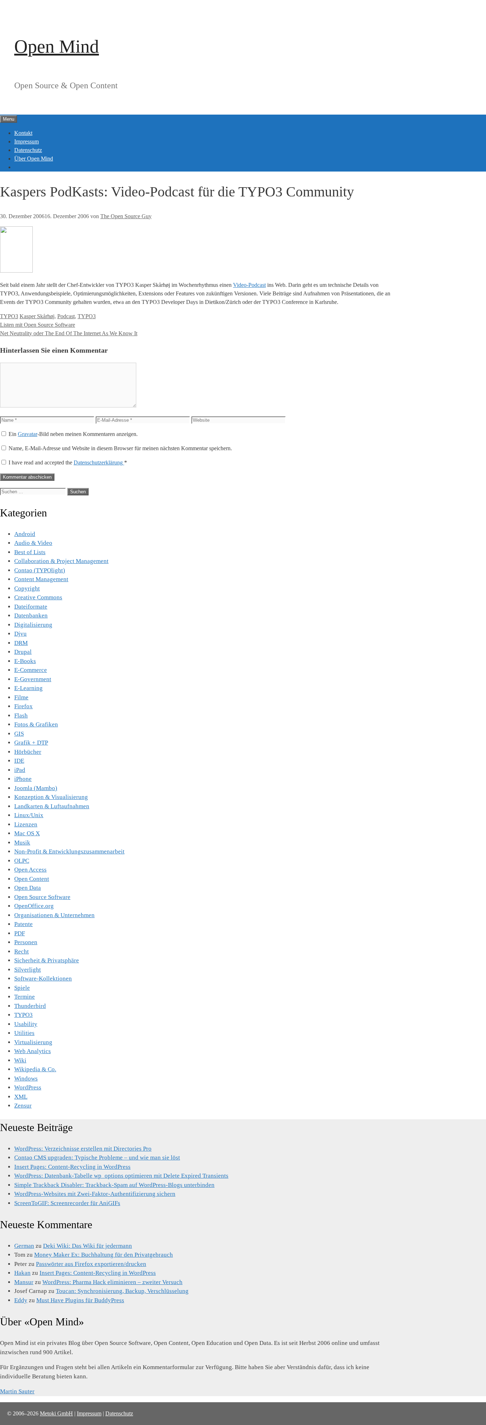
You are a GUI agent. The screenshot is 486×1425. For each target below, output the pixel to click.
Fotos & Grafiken (36, 724)
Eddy (20, 1300)
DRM (21, 643)
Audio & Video (33, 543)
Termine (24, 996)
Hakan (22, 1272)
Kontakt (23, 133)
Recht (21, 951)
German (24, 1245)
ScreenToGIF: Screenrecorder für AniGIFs (67, 1203)
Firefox (23, 706)
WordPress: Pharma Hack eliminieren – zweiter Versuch (112, 1282)
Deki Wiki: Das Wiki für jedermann (87, 1245)
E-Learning (28, 688)
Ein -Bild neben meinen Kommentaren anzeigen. (73, 434)
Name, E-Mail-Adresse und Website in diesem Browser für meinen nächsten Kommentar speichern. (120, 448)
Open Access (30, 869)
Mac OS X (27, 833)
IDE (19, 760)
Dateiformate (30, 606)
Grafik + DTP (31, 742)
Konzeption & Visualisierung (51, 797)
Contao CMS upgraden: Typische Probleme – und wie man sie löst (97, 1157)
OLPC (21, 860)
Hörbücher (27, 751)
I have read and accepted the (68, 462)
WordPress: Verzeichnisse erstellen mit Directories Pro (83, 1148)
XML (20, 1096)
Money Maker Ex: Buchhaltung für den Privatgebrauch (103, 1254)
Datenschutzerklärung (99, 462)
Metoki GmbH (56, 1413)
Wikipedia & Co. (35, 1069)
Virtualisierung (33, 1042)
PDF (19, 933)
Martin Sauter (17, 1391)
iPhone (23, 778)
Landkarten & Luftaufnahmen (51, 806)
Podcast (66, 316)
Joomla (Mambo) (35, 788)
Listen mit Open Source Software (37, 325)
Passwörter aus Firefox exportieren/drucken (91, 1264)
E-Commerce (30, 670)
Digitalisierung (33, 624)
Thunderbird (30, 1006)
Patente (23, 924)
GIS (19, 733)
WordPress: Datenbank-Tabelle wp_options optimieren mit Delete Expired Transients (121, 1175)
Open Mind (56, 46)
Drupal (23, 651)
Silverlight (27, 969)
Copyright (27, 588)
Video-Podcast (249, 285)
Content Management (41, 579)
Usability (25, 1024)
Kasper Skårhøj (37, 316)
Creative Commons (38, 597)
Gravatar (27, 434)
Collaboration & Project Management (61, 561)
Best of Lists (30, 552)
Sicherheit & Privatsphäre (46, 960)
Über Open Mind (33, 159)
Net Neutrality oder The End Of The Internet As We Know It (68, 333)
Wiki (20, 1060)
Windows (26, 1078)
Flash (21, 715)
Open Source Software (42, 897)
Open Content (31, 878)
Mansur (23, 1282)
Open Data (27, 887)
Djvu (20, 633)
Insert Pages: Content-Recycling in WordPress (72, 1166)
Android (24, 534)
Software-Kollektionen (43, 978)
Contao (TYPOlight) (39, 570)
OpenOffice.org (34, 906)
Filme (21, 697)
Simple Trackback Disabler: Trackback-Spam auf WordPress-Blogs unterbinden (114, 1185)
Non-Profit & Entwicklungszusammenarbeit (69, 851)
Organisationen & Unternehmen (54, 915)
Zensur (23, 1105)
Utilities (24, 1033)
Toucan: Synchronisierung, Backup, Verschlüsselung (122, 1291)
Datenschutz (28, 150)
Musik (22, 842)
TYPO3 (9, 316)
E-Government (32, 679)
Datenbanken (31, 615)
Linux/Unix (28, 815)
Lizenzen (25, 824)
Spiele (22, 987)
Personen (25, 942)
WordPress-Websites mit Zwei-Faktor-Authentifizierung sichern (94, 1193)
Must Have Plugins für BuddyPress (80, 1300)
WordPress (27, 1087)
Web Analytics (32, 1051)
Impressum (26, 141)
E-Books (25, 661)
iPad (19, 770)
